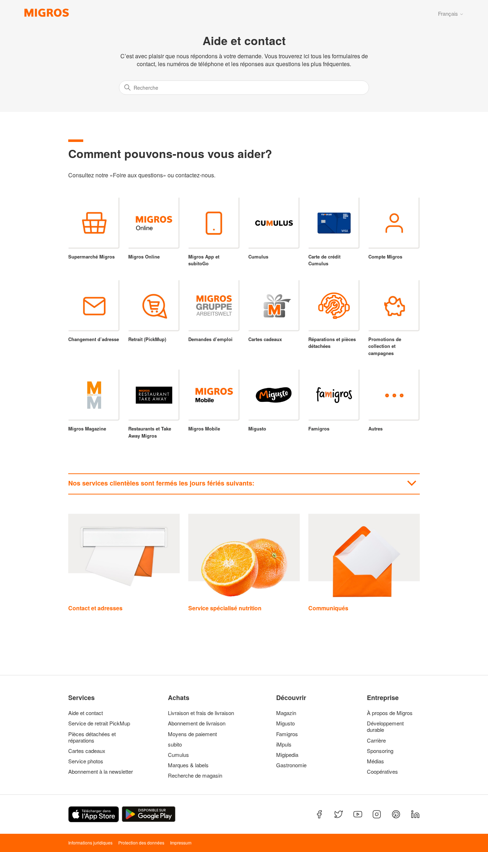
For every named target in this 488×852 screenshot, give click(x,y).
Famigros (287, 734)
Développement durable (385, 726)
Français (448, 13)
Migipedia (287, 755)
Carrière (376, 740)
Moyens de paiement (192, 734)
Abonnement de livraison (196, 723)
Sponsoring (380, 751)
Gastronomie (291, 765)
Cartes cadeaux (86, 751)
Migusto (285, 723)
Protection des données (141, 842)
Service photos (85, 761)
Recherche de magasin (195, 775)
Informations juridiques (90, 842)
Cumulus (178, 755)
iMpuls (284, 744)
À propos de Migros (390, 713)
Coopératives (382, 771)
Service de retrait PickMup (99, 723)
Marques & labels (188, 765)
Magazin (286, 713)
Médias (375, 761)
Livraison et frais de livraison (201, 713)
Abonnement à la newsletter (100, 771)
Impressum (180, 842)
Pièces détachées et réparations (92, 737)
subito (175, 744)
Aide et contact (85, 713)
